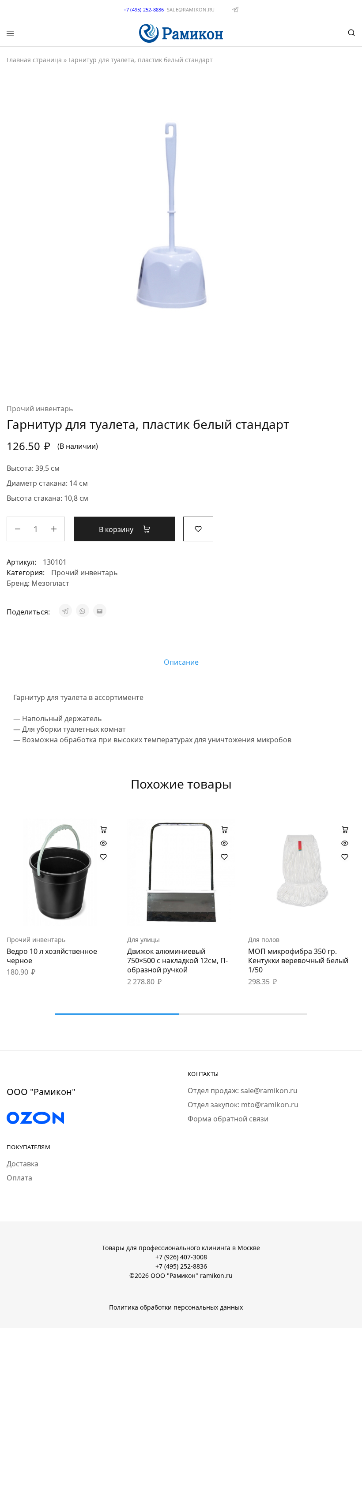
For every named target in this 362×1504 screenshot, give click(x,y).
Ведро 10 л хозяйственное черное (52, 955)
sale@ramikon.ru (191, 9)
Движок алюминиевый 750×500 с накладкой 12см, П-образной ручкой (177, 960)
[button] (103, 829)
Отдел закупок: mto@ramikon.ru (243, 1104)
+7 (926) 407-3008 (181, 1257)
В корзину (117, 529)
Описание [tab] (181, 662)
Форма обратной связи (228, 1119)
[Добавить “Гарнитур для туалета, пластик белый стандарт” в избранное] (198, 528)
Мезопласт (50, 583)
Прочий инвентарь (40, 408)
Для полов (263, 939)
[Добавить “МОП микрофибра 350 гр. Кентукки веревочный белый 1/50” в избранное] (345, 856)
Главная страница (34, 60)
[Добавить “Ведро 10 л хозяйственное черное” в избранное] (103, 856)
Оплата (19, 1178)
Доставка (22, 1164)
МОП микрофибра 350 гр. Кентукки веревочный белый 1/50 (298, 960)
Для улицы (143, 939)
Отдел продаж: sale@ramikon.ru (243, 1090)
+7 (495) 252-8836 (181, 1266)
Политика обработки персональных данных (176, 1307)
